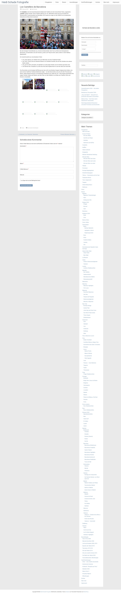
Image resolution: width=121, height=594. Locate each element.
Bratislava (84, 296)
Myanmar (84, 375)
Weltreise (84, 272)
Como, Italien (85, 307)
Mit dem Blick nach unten (89, 246)
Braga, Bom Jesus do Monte (90, 465)
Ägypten (84, 278)
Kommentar (23, 146)
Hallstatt (85, 409)
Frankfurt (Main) (87, 325)
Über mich (106, 2)
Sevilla (86, 526)
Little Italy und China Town (89, 395)
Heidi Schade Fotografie (15, 2)
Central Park (86, 393)
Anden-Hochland (87, 425)
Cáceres (87, 551)
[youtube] (88, 161)
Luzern (85, 508)
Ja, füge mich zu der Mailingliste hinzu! (30, 180)
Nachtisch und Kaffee (88, 227)
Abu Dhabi (85, 340)
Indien (83, 345)
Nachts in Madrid (89, 572)
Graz (84, 406)
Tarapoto (85, 450)
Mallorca (85, 577)
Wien (84, 418)
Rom (83, 493)
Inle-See (85, 379)
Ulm (84, 330)
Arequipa (85, 432)
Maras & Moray (88, 438)
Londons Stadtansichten (89, 353)
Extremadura (86, 549)
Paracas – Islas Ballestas (89, 448)
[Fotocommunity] (95, 161)
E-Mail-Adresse (24, 169)
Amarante (85, 463)
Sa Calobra (87, 588)
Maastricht (85, 366)
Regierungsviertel (89, 318)
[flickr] (83, 161)
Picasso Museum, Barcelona (68, 134)
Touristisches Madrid (90, 570)
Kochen (98, 2)
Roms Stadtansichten (88, 495)
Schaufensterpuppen (87, 258)
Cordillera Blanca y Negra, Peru (91, 427)
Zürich (84, 511)
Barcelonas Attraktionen (90, 530)
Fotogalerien (48, 2)
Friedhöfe (84, 230)
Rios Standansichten (88, 491)
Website (22, 174)
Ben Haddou (86, 357)
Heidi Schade (34, 9)
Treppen (84, 267)
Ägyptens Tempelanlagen (89, 280)
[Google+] (90, 159)
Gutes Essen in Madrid (90, 575)
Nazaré (85, 477)
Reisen (64, 2)
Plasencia (87, 555)
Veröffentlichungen (86, 2)
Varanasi (85, 349)
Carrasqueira (86, 470)
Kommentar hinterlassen (32, 127)
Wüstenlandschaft (87, 364)
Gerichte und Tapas (88, 223)
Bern (84, 501)
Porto (84, 487)
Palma (86, 586)
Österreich (85, 405)
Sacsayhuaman (88, 441)
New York (84, 389)
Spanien (84, 513)
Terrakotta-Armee (86, 262)
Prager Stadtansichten (88, 459)
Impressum (116, 2)
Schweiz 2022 (85, 497)
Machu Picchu (88, 436)
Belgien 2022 (85, 287)
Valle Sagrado (88, 443)
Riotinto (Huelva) (89, 521)
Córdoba (87, 516)
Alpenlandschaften (88, 499)
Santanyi (87, 591)
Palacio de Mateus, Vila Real (90, 482)
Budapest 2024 (86, 298)
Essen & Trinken (86, 219)
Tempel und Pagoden (88, 382)
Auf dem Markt (87, 220)
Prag (83, 457)
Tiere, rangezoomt (86, 265)
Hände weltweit (86, 235)
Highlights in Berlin (89, 315)
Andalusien (86, 515)
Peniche (85, 484)
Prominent (84, 253)
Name (22, 163)
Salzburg (85, 416)
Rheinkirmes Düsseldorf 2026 (88, 177)
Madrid (85, 566)
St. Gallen (85, 506)
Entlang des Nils (87, 285)
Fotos (57, 2)
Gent (84, 294)
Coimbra (85, 472)
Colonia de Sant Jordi (90, 584)
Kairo (84, 282)
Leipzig (85, 327)
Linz (84, 411)
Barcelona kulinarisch (90, 542)
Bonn (84, 320)
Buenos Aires (85, 305)
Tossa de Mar (88, 547)
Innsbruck (85, 413)
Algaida (86, 579)
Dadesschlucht (87, 359)
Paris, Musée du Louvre (88, 421)
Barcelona (85, 528)
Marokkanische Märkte (89, 362)
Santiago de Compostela (91, 560)
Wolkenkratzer (87, 402)
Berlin (84, 311)
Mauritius (84, 369)
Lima (84, 445)
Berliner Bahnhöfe (89, 313)
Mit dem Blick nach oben (89, 243)
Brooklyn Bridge (87, 390)
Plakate (84, 251)
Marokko (84, 355)
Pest (84, 302)
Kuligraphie (85, 237)
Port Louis (86, 373)
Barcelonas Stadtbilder (90, 544)
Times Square (86, 400)
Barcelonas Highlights (90, 537)
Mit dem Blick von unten (89, 248)
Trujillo (85, 452)
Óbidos (85, 480)
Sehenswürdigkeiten (88, 384)
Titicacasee (86, 455)
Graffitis (84, 232)
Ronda (86, 524)
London (84, 351)
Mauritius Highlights (88, 370)
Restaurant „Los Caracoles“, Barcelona (28, 134)
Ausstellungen (74, 2)
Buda (84, 300)
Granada (86, 519)
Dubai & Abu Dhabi (86, 336)
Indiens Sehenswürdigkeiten (90, 346)
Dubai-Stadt (86, 338)
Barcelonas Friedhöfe (90, 532)
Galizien (85, 558)
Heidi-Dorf (86, 504)
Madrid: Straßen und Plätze (91, 568)
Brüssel (85, 291)
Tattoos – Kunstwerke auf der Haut (90, 260)
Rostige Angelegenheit (88, 255)
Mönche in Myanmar (88, 386)
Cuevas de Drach (89, 581)
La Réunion (85, 342)
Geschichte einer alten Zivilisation (91, 429)
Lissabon (85, 475)
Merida (86, 553)
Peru (83, 423)
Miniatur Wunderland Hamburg (89, 239)
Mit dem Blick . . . (86, 242)
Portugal (84, 461)
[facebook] (84, 159)
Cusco (85, 434)
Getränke (85, 225)
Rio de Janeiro (85, 489)
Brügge (85, 289)
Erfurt (84, 322)
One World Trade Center (89, 398)
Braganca (85, 468)
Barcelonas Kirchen (89, 540)
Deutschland (85, 310)
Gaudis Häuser (88, 535)
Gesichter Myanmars (88, 377)
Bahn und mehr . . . (86, 216)
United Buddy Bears (87, 270)
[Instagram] (96, 159)
